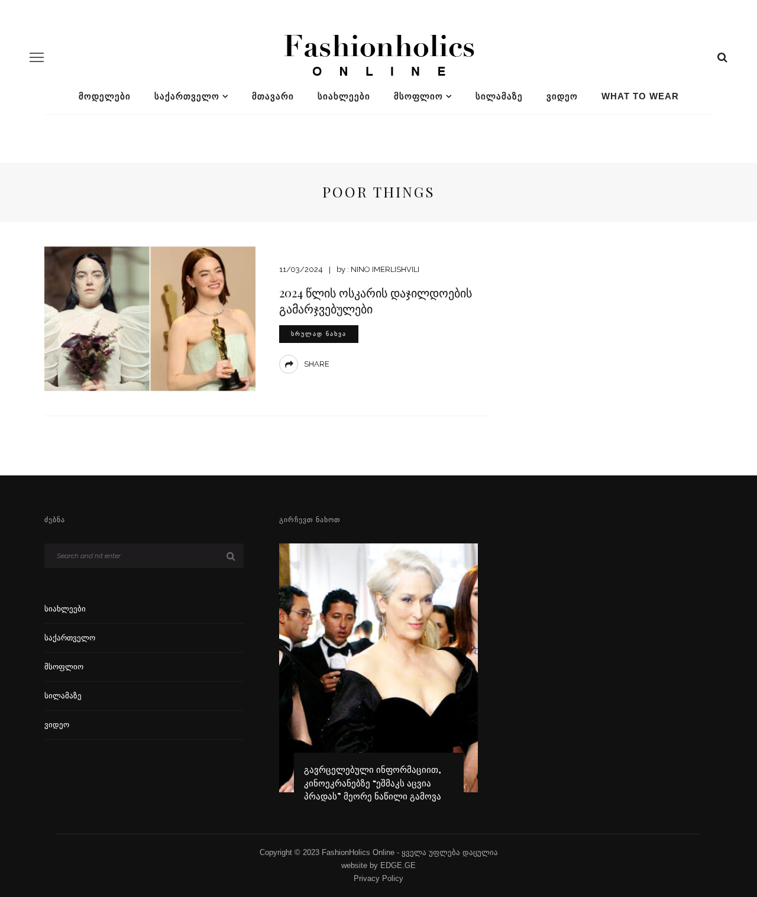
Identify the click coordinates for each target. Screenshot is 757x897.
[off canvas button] (37, 57)
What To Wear (640, 96)
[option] (378, 678)
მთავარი (273, 96)
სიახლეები (344, 96)
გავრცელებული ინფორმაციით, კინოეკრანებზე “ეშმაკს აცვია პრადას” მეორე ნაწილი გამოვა (372, 782)
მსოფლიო (418, 96)
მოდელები (105, 96)
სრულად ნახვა (319, 334)
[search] (722, 57)
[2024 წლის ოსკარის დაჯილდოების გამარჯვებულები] (149, 318)
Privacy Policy (378, 878)
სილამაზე (499, 96)
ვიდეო (562, 96)
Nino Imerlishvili (385, 269)
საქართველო (186, 96)
